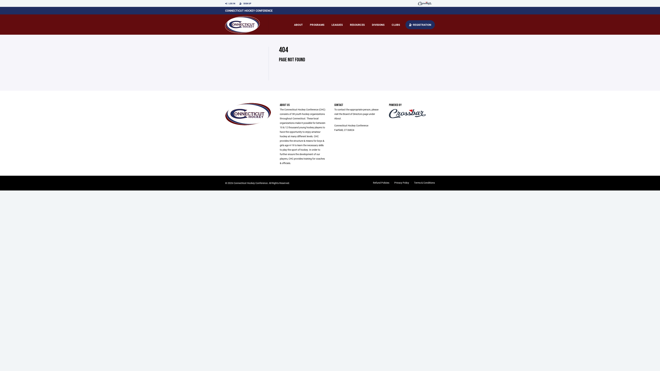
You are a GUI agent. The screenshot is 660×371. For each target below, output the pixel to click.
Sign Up (247, 3)
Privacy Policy (401, 182)
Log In (231, 3)
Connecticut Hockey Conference (249, 10)
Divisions (378, 24)
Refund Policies (381, 182)
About (298, 24)
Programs (317, 24)
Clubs (396, 24)
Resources (357, 24)
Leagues (337, 24)
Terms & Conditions (424, 182)
